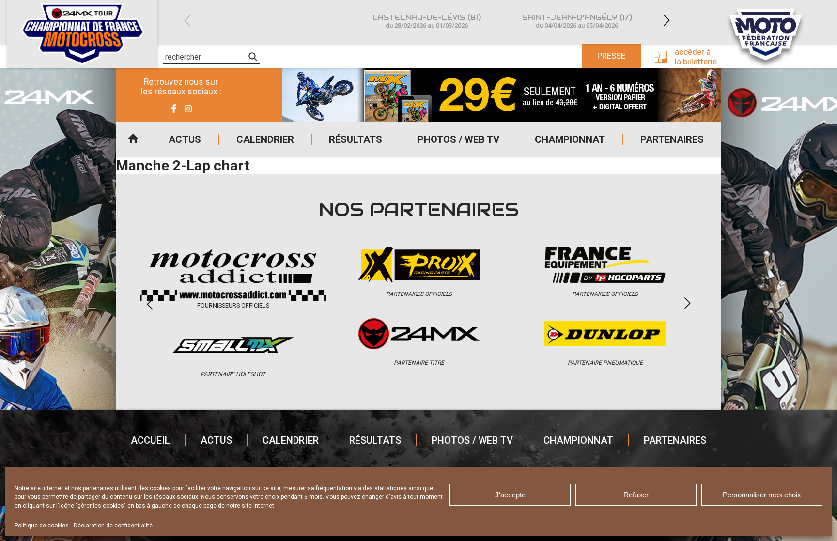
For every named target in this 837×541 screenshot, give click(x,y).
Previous (187, 21)
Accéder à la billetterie (696, 56)
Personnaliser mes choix (762, 495)
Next (666, 21)
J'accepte (510, 495)
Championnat (570, 139)
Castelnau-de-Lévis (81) (426, 21)
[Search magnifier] (253, 56)
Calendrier (265, 139)
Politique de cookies (42, 525)
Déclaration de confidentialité (113, 525)
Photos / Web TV (458, 139)
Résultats (355, 139)
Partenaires (672, 139)
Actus (185, 139)
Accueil (133, 139)
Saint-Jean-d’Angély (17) (577, 21)
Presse (611, 56)
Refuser (636, 495)
